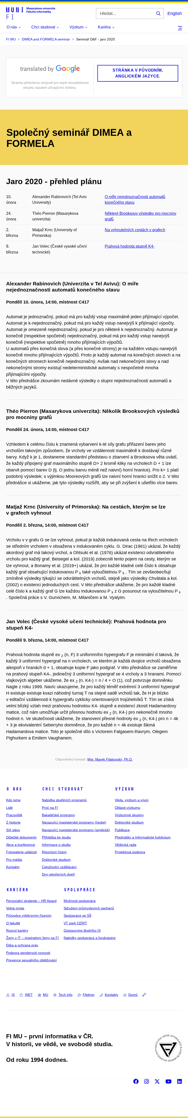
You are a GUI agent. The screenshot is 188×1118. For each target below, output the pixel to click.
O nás (14, 789)
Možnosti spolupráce (80, 901)
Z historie (13, 822)
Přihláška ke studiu (56, 837)
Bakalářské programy (58, 815)
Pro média (14, 860)
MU (45, 995)
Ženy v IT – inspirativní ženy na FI (32, 938)
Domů (133, 995)
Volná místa (15, 908)
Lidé (9, 808)
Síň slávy (13, 830)
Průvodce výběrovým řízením (28, 915)
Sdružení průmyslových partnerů (89, 908)
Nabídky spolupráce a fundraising (90, 938)
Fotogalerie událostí (21, 852)
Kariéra (17, 889)
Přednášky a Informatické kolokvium (143, 837)
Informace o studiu (56, 845)
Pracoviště (14, 815)
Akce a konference (20, 845)
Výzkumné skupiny (129, 815)
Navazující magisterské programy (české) (74, 822)
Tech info (65, 995)
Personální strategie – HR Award (31, 901)
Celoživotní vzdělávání (59, 867)
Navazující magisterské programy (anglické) (76, 830)
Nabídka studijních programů (64, 800)
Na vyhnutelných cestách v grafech (135, 230)
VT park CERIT (75, 923)
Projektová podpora (130, 852)
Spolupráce (79, 889)
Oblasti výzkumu (127, 808)
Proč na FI (50, 808)
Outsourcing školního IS (82, 930)
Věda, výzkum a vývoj (131, 800)
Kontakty (13, 867)
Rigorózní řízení (54, 852)
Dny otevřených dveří (58, 874)
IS (13, 995)
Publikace (122, 830)
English (174, 13)
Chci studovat (62, 789)
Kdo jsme (13, 800)
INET (29, 995)
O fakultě (13, 923)
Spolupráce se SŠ (77, 915)
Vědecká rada (125, 845)
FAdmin (88, 995)
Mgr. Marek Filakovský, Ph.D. (110, 759)
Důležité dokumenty (21, 837)
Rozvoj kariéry (17, 930)
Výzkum (124, 789)
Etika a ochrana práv (22, 945)
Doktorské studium (56, 860)
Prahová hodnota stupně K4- (129, 246)
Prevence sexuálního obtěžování (31, 960)
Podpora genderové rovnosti (28, 953)
